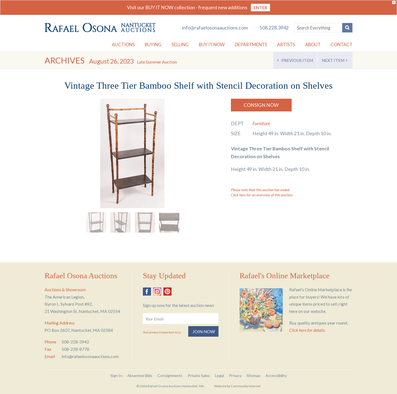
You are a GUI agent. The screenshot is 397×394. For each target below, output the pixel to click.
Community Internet (246, 386)
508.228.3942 (274, 28)
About (313, 44)
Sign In (116, 375)
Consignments (170, 375)
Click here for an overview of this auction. (262, 195)
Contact (341, 44)
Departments (251, 44)
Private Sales (199, 375)
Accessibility (276, 375)
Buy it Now (212, 44)
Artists (286, 44)
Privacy (235, 375)
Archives (65, 60)
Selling (180, 44)
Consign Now (261, 105)
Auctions (123, 44)
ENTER (260, 7)
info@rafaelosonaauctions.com (215, 28)
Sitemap (253, 375)
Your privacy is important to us (162, 332)
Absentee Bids (139, 375)
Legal (219, 375)
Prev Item (297, 60)
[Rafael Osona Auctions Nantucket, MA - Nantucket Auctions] (100, 27)
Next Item (333, 60)
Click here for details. (307, 330)
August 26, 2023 (133, 61)
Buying (153, 44)
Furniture (261, 123)
